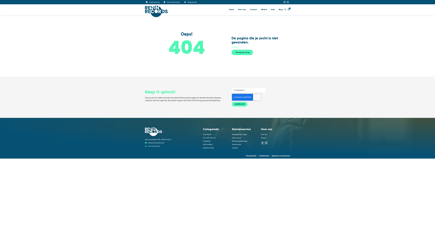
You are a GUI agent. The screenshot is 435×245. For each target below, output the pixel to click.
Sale (273, 9)
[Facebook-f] (287, 2)
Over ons (242, 9)
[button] (285, 9)
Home (231, 9)
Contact (253, 9)
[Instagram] (284, 2)
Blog (281, 9)
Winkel (264, 9)
